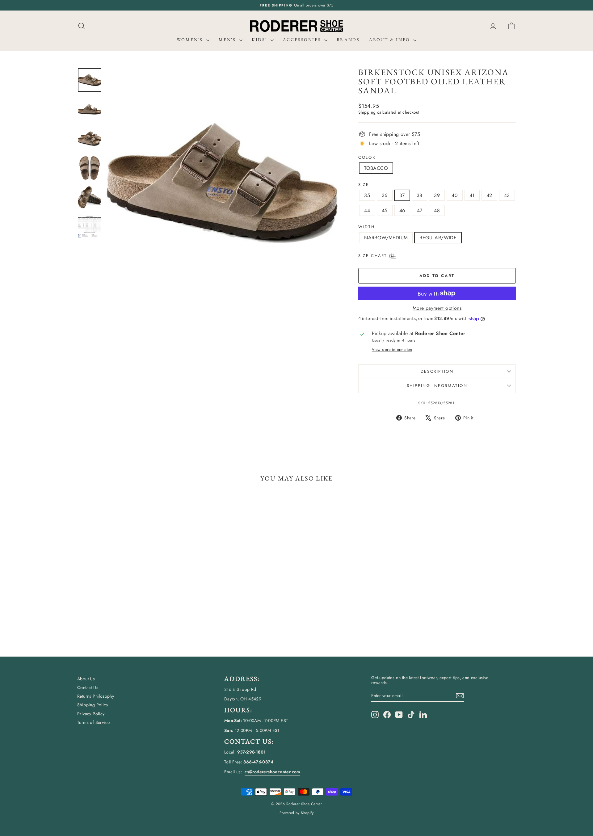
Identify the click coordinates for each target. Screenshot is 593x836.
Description (437, 371)
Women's (191, 39)
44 (367, 210)
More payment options (437, 308)
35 (367, 195)
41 (472, 195)
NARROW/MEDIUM (386, 237)
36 (385, 195)
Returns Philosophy (95, 696)
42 (489, 195)
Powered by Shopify (296, 813)
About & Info (390, 39)
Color (366, 157)
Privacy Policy (91, 714)
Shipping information (437, 386)
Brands (348, 39)
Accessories (303, 39)
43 (507, 195)
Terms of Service (93, 722)
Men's (228, 39)
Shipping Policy (92, 705)
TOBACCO (376, 168)
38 (420, 195)
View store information (392, 349)
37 (402, 195)
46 (402, 210)
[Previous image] (117, 183)
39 (437, 195)
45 (385, 210)
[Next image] (327, 183)
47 (420, 210)
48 (437, 210)
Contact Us (87, 687)
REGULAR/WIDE (437, 237)
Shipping (367, 112)
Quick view (130, 595)
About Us (86, 679)
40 (455, 195)
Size (363, 184)
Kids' (260, 39)
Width (366, 227)
